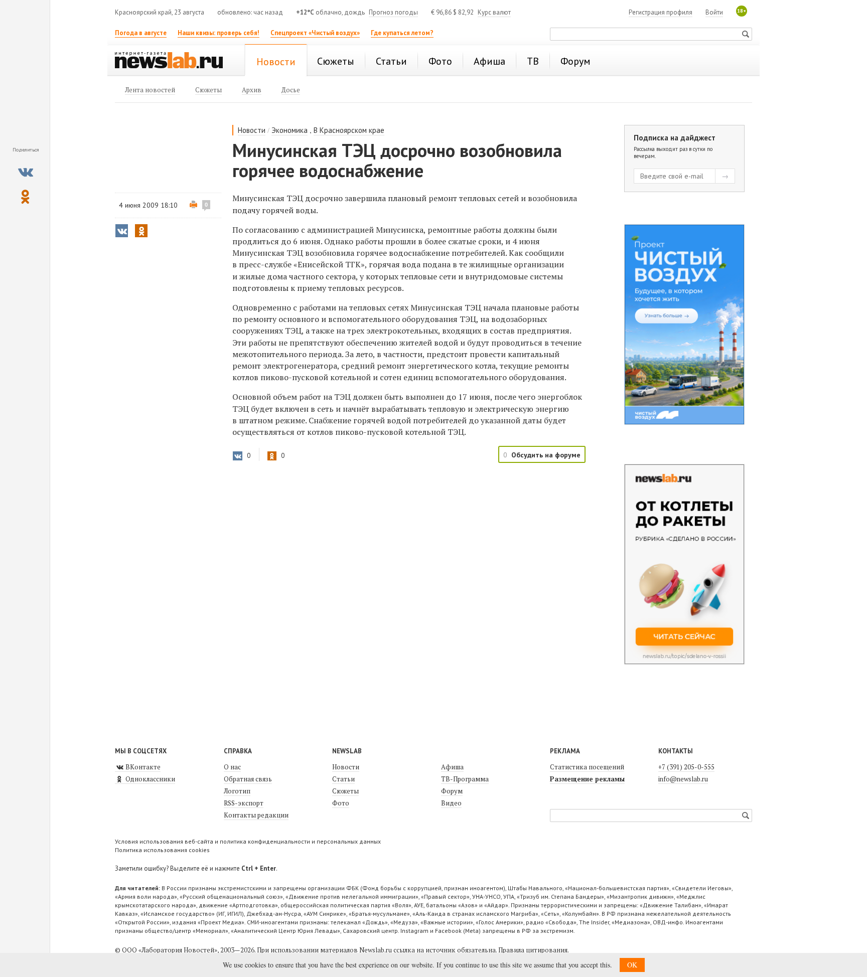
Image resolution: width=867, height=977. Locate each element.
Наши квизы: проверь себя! (218, 33)
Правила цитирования (532, 949)
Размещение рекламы (587, 778)
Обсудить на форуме (546, 454)
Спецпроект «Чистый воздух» (315, 33)
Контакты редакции (256, 815)
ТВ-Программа (465, 778)
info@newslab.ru (683, 778)
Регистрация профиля (660, 12)
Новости (251, 130)
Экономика (289, 130)
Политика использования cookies (162, 850)
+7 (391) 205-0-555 (686, 766)
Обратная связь (248, 778)
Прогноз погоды (393, 12)
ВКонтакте (142, 766)
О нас (232, 766)
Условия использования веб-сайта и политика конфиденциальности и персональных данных (248, 841)
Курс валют (494, 12)
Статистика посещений (587, 766)
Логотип (237, 790)
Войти (714, 12)
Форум (452, 790)
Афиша (452, 766)
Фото (340, 802)
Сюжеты (345, 790)
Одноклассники (149, 778)
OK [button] (632, 964)
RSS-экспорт (243, 802)
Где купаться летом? (402, 33)
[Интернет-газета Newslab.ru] (173, 61)
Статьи (343, 778)
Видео (451, 802)
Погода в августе (141, 33)
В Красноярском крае (349, 130)
